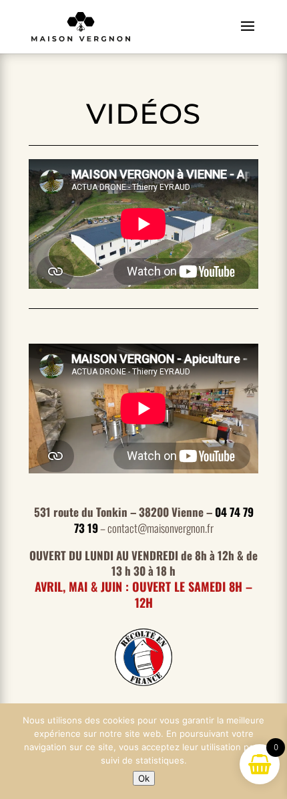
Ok (144, 778)
